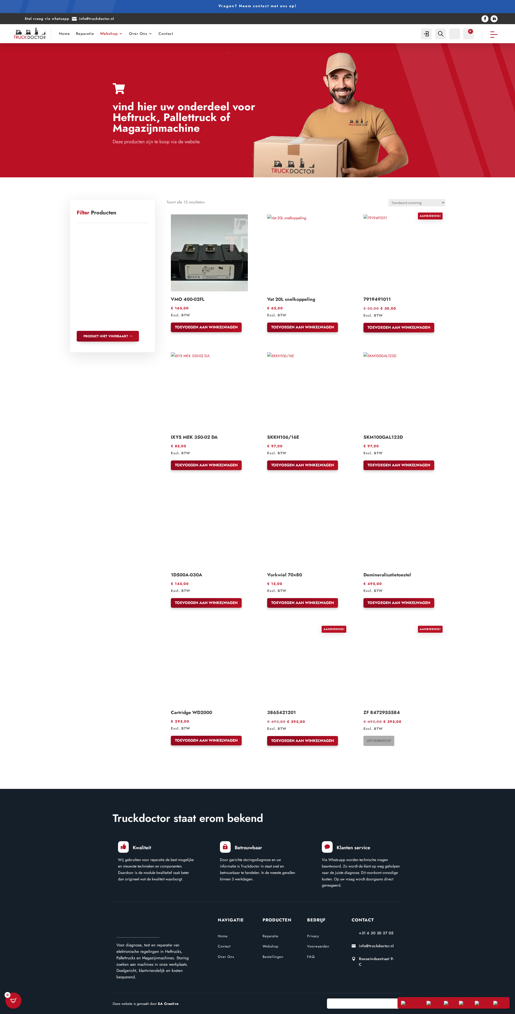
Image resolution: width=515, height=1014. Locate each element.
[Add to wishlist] (173, 216)
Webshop (109, 33)
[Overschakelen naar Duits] (450, 1002)
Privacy (313, 936)
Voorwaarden (318, 946)
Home (64, 33)
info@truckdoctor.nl (96, 18)
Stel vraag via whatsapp (47, 18)
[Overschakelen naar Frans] (499, 1002)
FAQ (311, 956)
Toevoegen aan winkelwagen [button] (206, 327)
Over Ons (138, 33)
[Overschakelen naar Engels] (434, 1002)
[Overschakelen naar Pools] (465, 1002)
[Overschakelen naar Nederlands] (412, 1002)
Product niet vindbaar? (105, 336)
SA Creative (168, 1003)
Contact (166, 33)
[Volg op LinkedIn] (494, 18)
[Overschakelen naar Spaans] (482, 1002)
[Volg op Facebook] (484, 18)
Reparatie (85, 33)
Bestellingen (273, 956)
